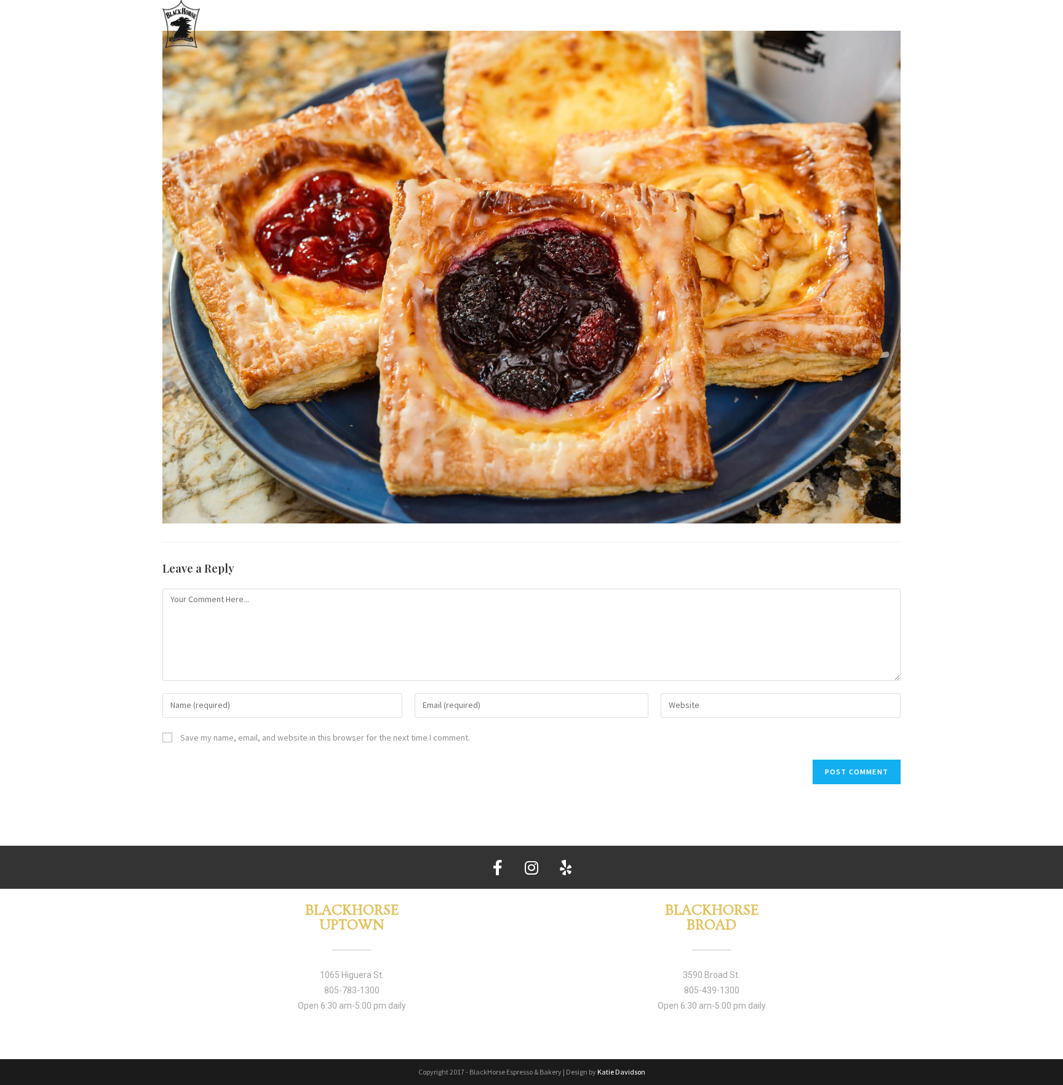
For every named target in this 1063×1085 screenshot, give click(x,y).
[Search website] (894, 21)
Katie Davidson (621, 1071)
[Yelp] (565, 867)
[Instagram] (531, 867)
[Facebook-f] (497, 867)
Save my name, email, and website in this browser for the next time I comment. (325, 737)
